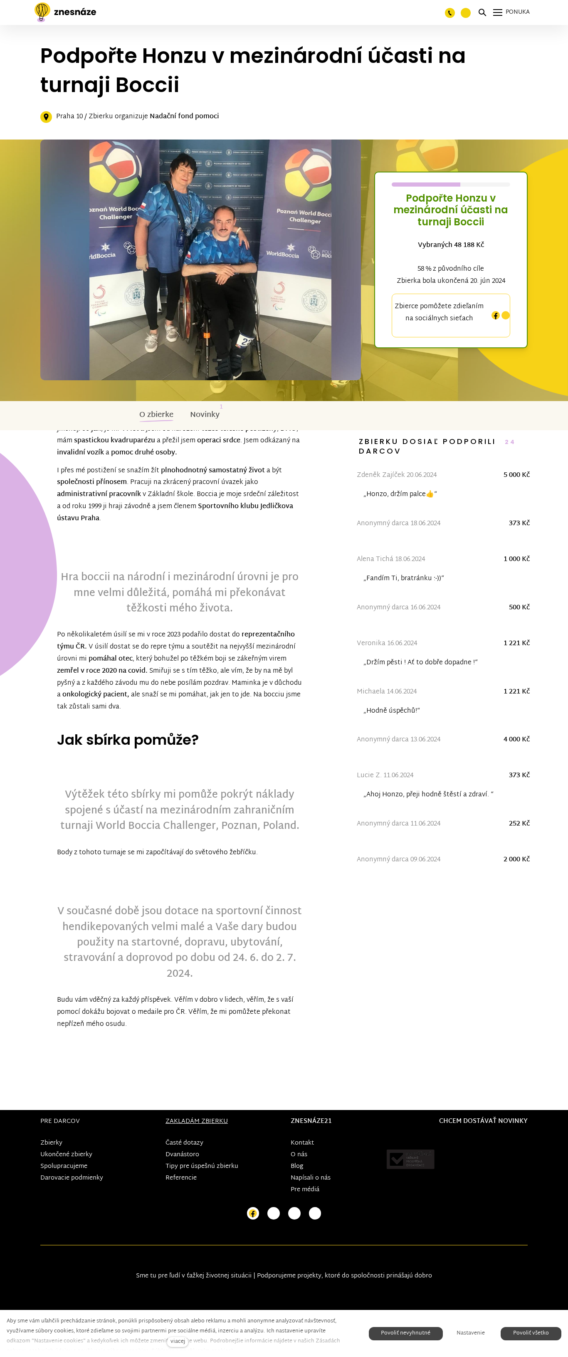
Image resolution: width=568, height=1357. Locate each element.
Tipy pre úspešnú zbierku (201, 1166)
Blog (297, 1166)
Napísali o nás (311, 1178)
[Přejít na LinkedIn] (315, 1213)
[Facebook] (495, 315)
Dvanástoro (182, 1154)
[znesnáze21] (65, 12)
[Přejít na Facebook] (253, 1213)
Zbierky (51, 1143)
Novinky (205, 415)
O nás (299, 1154)
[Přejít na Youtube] (294, 1213)
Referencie (181, 1178)
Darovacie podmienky (71, 1178)
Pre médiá (305, 1189)
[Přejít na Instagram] (273, 1213)
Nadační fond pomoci (184, 117)
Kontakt (302, 1143)
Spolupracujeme (63, 1166)
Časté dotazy (184, 1143)
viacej (177, 1342)
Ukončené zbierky (66, 1154)
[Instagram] (505, 315)
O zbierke (156, 415)
